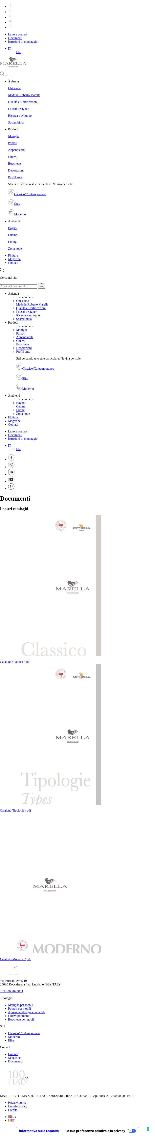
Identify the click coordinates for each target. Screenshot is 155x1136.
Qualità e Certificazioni (23, 102)
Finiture (13, 255)
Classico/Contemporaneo (30, 194)
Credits (12, 1110)
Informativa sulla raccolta (39, 1131)
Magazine (14, 259)
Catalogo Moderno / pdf (15, 959)
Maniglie (13, 136)
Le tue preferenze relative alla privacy (95, 1131)
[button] (9, 48)
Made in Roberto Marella (24, 95)
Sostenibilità (16, 122)
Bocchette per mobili (21, 1019)
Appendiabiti (16, 150)
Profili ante (15, 177)
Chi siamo (14, 88)
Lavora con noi (17, 34)
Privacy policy (17, 1102)
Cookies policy (17, 1106)
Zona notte (15, 248)
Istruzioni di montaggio (23, 41)
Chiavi (12, 156)
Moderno (20, 214)
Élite (17, 204)
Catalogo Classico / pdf (15, 661)
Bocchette (14, 163)
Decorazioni (16, 170)
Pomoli (12, 143)
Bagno (12, 228)
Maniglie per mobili (20, 1005)
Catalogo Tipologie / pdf (15, 810)
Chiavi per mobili (19, 1016)
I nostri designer (18, 108)
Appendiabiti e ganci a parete (26, 1012)
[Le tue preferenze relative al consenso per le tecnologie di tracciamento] (148, 1129)
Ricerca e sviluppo (20, 115)
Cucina (12, 235)
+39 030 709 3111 (11, 991)
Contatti (13, 262)
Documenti (15, 38)
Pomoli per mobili (19, 1008)
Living (12, 241)
